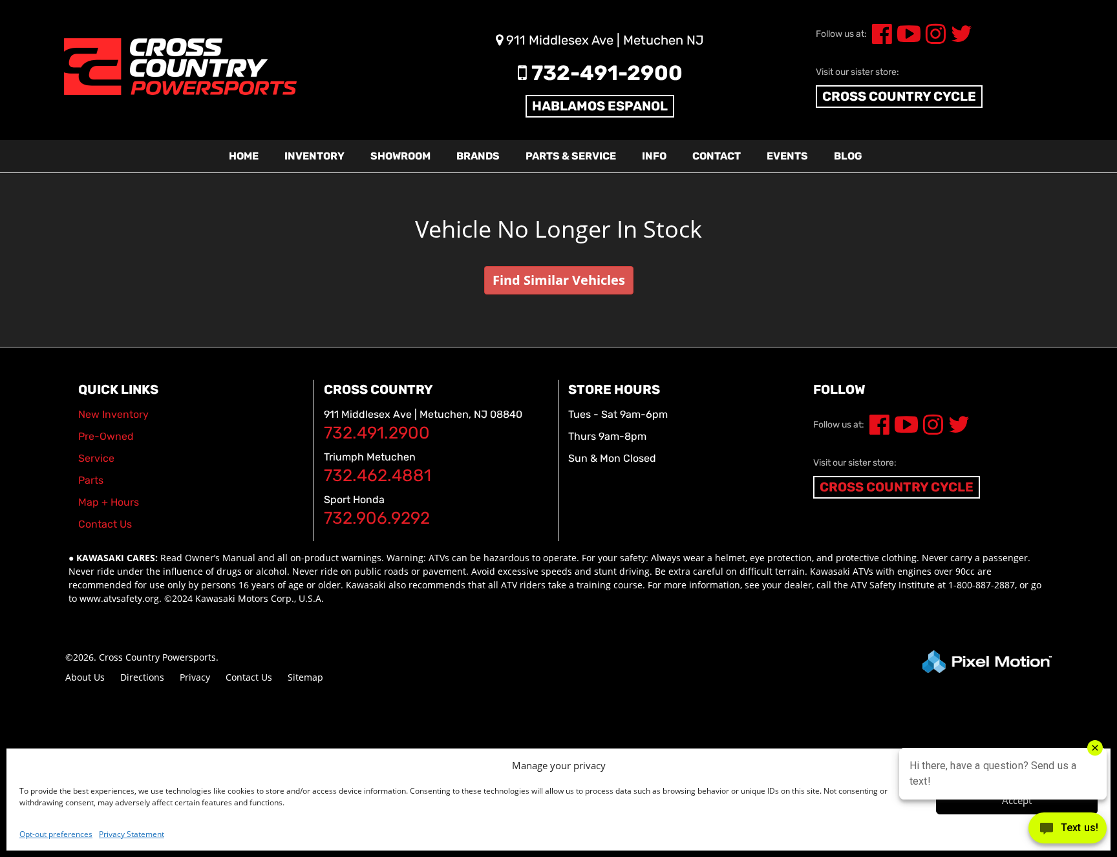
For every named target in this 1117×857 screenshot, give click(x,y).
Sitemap (305, 677)
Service (96, 458)
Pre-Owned (106, 436)
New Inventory (113, 414)
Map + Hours (108, 502)
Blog (848, 156)
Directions (142, 677)
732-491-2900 (605, 73)
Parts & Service (571, 156)
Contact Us (249, 677)
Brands (478, 156)
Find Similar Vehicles (559, 280)
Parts (90, 480)
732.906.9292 (377, 518)
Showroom (400, 156)
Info (654, 156)
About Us (85, 677)
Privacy (195, 677)
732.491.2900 (377, 433)
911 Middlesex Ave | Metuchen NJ (603, 40)
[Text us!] (1067, 831)
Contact (716, 156)
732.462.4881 (377, 475)
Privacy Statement (131, 834)
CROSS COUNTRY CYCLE (899, 96)
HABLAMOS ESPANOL (600, 106)
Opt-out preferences (55, 834)
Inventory (314, 156)
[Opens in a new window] (879, 38)
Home (244, 156)
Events (787, 156)
